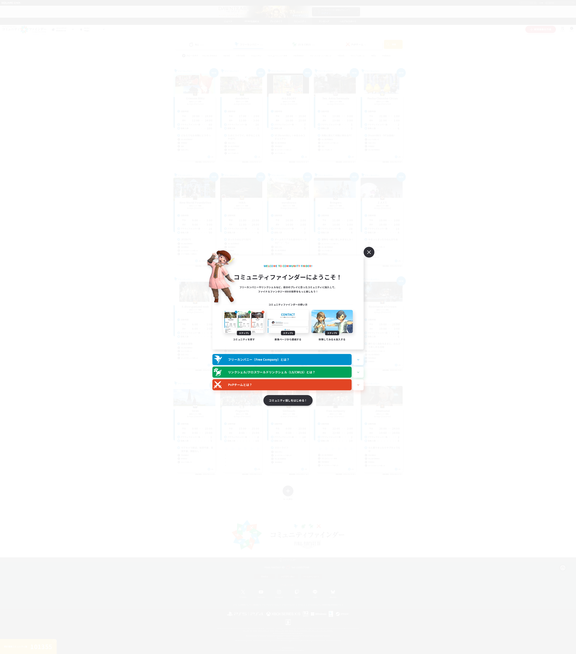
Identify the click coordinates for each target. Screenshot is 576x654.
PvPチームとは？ (240, 384)
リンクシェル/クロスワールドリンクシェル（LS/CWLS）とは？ (271, 372)
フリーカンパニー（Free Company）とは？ (259, 359)
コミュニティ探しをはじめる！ (288, 400)
